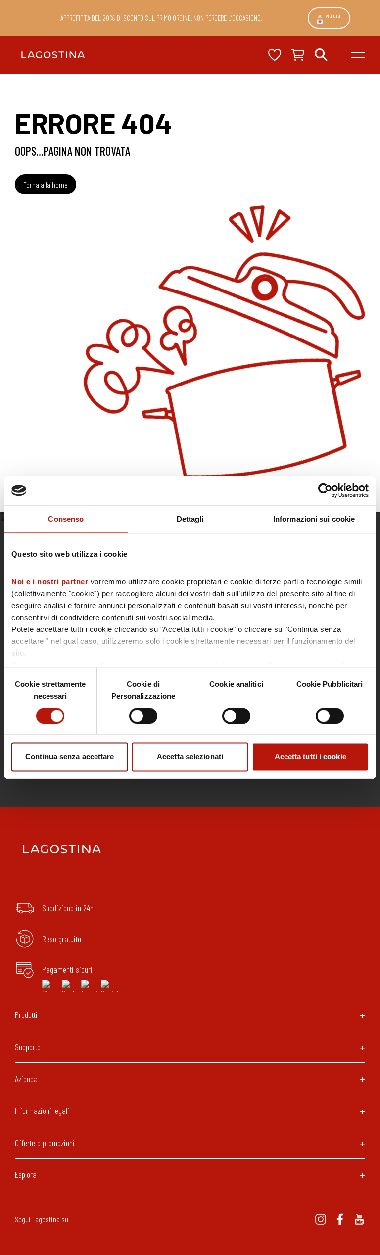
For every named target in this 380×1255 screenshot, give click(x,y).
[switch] (143, 716)
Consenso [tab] (66, 519)
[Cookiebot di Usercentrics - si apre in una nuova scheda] (325, 490)
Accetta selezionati (190, 757)
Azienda (26, 1078)
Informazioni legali (42, 1110)
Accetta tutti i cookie (310, 757)
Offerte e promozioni (45, 1142)
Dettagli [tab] (190, 519)
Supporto (28, 1046)
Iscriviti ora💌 (328, 18)
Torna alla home (45, 184)
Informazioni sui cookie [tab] (314, 519)
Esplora (26, 1174)
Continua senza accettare (69, 757)
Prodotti (26, 1014)
